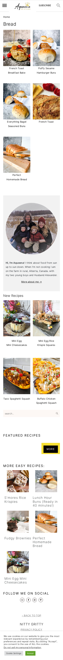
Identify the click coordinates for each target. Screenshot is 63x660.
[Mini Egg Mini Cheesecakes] (18, 562)
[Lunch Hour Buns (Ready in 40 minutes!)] (46, 481)
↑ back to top (31, 615)
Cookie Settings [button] (13, 653)
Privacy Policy (31, 629)
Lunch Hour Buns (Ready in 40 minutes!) (45, 501)
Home (6, 16)
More (51, 449)
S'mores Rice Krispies (15, 499)
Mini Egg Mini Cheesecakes (15, 580)
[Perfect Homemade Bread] (46, 522)
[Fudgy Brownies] (18, 522)
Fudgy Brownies (17, 538)
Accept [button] (30, 653)
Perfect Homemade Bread (42, 542)
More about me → (31, 281)
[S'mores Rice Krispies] (18, 481)
